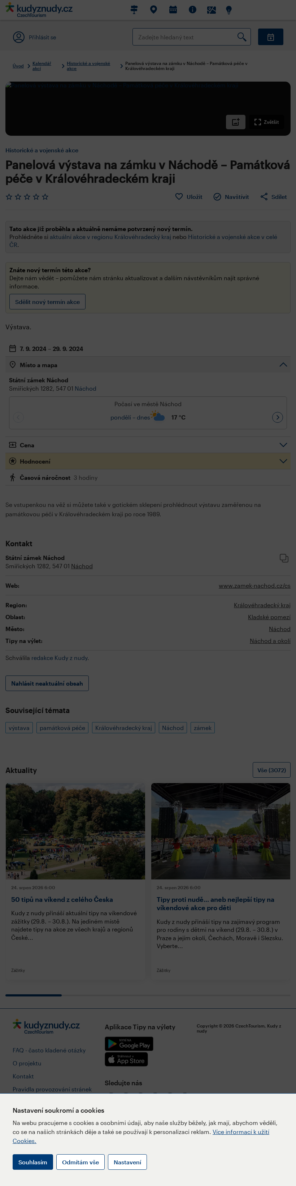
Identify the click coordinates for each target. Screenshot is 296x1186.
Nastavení (127, 1162)
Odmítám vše (80, 1162)
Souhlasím (32, 1162)
